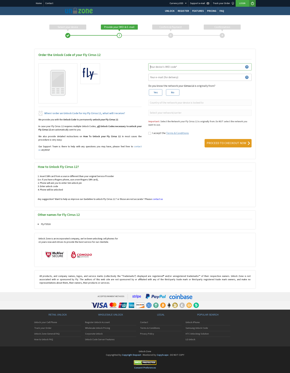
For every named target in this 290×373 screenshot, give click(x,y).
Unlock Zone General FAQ (47, 334)
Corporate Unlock (94, 334)
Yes (156, 92)
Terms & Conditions (177, 133)
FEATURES (198, 11)
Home (39, 3)
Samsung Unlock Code (197, 328)
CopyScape (162, 355)
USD (176, 3)
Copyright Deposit (131, 355)
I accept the (170, 133)
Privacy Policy (147, 334)
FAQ (222, 11)
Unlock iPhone (193, 322)
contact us (157, 199)
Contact (49, 3)
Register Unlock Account (97, 322)
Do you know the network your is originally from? (181, 86)
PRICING (211, 11)
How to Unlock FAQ (43, 339)
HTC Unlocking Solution (197, 334)
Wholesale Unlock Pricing (97, 328)
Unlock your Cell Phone (45, 322)
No (172, 92)
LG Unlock (190, 339)
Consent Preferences (145, 367)
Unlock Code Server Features (100, 339)
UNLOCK (170, 11)
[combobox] (199, 102)
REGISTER (183, 11)
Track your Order (43, 328)
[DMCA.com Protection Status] (145, 363)
